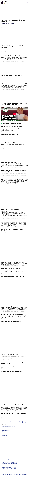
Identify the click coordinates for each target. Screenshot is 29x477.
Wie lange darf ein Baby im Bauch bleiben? (8, 426)
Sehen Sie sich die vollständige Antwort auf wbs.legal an (16, 410)
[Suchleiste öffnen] (25, 2)
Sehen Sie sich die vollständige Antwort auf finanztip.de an (17, 61)
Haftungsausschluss (18, 474)
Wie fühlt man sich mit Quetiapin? (7, 464)
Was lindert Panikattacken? (6, 430)
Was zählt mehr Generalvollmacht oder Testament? (9, 462)
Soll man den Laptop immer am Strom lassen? (9, 436)
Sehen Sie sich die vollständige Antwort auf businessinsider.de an (18, 148)
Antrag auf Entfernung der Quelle (6, 61)
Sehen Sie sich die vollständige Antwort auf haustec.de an (17, 183)
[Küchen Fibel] (5, 2)
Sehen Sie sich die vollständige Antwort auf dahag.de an (16, 359)
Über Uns (3, 474)
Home (2, 17)
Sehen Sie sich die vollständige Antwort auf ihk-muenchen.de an (17, 167)
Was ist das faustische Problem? (7, 469)
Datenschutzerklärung (24, 474)
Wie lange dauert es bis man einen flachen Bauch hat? (10, 463)
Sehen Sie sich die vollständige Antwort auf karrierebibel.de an (17, 265)
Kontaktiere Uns (11, 474)
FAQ (14, 474)
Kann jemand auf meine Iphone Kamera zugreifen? (9, 427)
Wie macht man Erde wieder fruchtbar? (8, 434)
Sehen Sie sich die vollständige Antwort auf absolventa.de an (17, 218)
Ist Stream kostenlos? (5, 435)
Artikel (5, 17)
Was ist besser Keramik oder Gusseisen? (8, 459)
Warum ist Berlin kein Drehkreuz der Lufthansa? (9, 467)
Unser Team (6, 474)
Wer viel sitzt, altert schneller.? (6, 471)
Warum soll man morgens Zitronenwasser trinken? (9, 431)
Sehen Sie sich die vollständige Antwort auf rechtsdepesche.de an (18, 273)
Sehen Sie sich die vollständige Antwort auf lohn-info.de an (17, 318)
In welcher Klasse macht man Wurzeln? (8, 429)
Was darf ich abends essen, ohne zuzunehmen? (9, 468)
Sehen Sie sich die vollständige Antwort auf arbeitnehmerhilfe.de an (18, 311)
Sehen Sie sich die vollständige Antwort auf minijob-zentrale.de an (18, 226)
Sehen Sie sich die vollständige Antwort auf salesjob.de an (17, 89)
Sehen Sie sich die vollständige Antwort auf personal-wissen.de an (18, 175)
